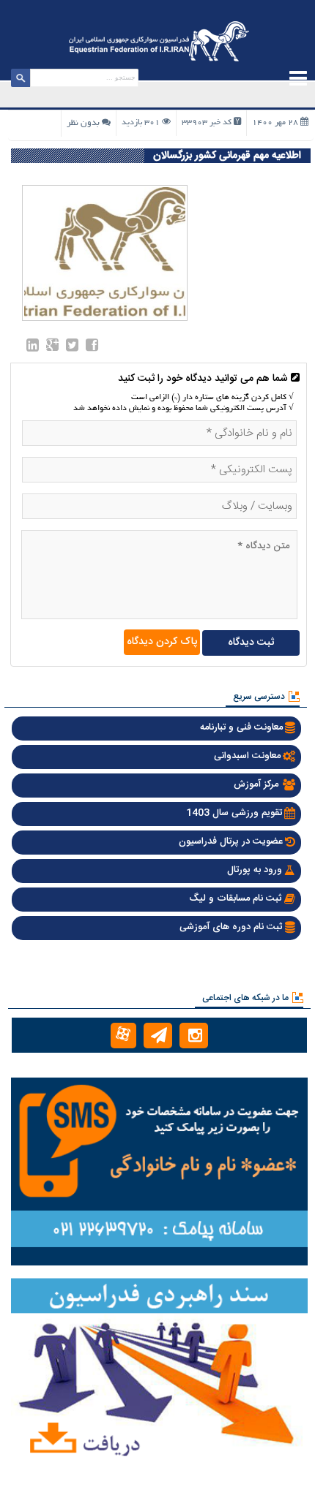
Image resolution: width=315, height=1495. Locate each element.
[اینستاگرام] (193, 1035)
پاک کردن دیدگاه (162, 642)
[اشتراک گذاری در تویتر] (72, 348)
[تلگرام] (158, 1035)
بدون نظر (83, 123)
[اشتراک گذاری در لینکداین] (32, 348)
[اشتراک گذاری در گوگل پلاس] (52, 348)
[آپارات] (123, 1035)
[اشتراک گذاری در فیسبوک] (92, 348)
